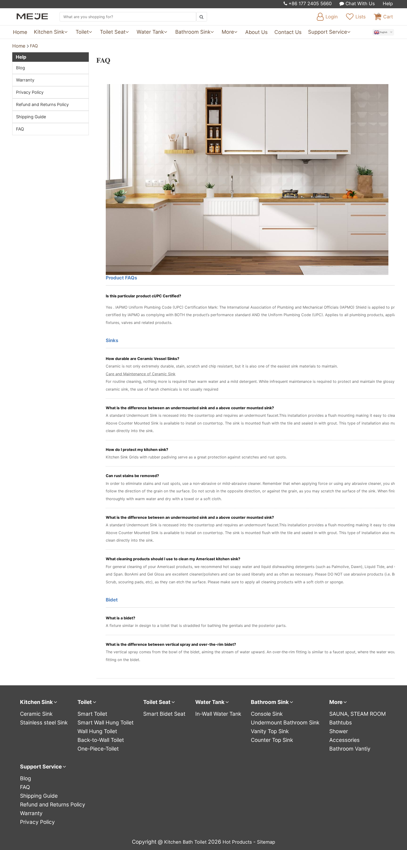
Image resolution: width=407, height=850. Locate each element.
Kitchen (172, 842)
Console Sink (267, 714)
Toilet (82, 32)
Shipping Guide (31, 116)
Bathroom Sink (193, 32)
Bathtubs (340, 722)
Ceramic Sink (36, 714)
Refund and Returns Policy (42, 104)
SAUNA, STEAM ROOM (357, 714)
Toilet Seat (113, 32)
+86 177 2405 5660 (309, 3)
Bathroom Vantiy (349, 748)
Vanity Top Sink (270, 731)
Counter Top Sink (272, 740)
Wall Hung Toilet (97, 731)
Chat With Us (359, 3)
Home (20, 32)
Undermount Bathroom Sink (285, 722)
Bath (188, 842)
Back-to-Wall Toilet (100, 740)
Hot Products (237, 842)
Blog (20, 67)
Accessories (344, 740)
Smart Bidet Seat (164, 714)
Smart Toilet (92, 714)
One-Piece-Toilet (98, 748)
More (228, 32)
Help (388, 3)
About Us (256, 32)
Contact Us (287, 32)
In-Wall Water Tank (218, 714)
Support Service (327, 32)
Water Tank (150, 32)
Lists (360, 17)
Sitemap (266, 842)
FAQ (34, 45)
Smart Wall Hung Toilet (105, 722)
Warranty (25, 80)
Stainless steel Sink (44, 722)
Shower (338, 731)
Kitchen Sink (49, 32)
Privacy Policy (30, 92)
